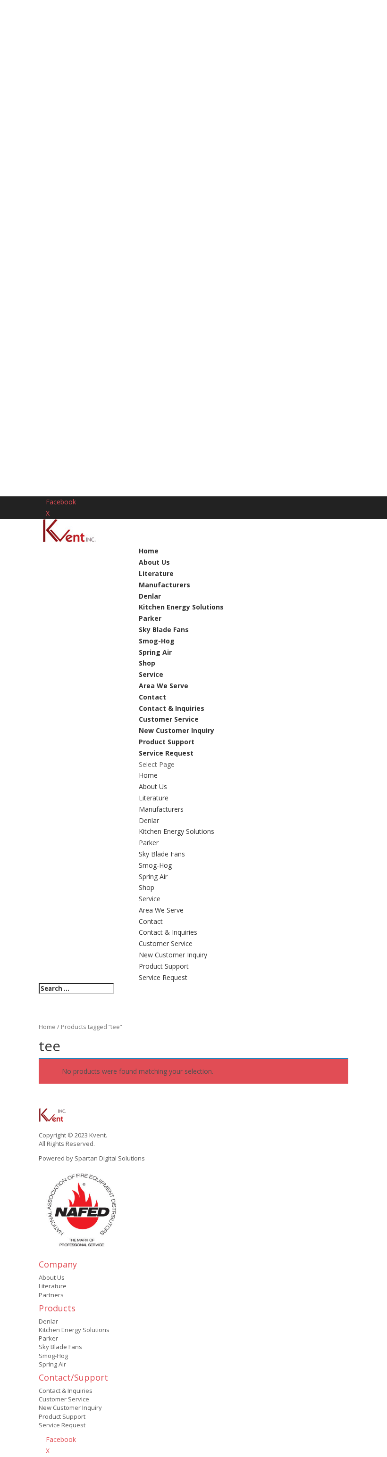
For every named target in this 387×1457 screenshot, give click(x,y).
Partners (51, 1295)
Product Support (166, 741)
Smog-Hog (157, 640)
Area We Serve (163, 685)
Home (149, 550)
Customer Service (169, 719)
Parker (150, 618)
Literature (156, 573)
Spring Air (155, 652)
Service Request (166, 753)
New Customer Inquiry (176, 730)
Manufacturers (164, 584)
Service (151, 674)
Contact (152, 696)
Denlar (150, 596)
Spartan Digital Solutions (110, 1158)
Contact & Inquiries (171, 708)
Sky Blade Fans (164, 629)
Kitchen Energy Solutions (181, 606)
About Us (154, 562)
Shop (147, 663)
